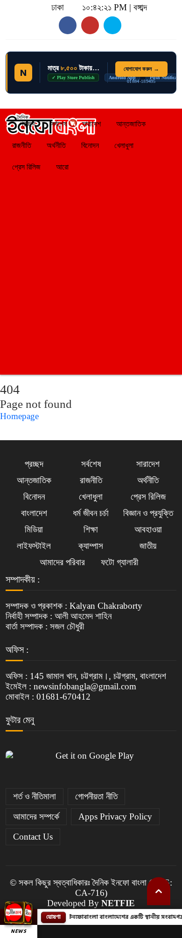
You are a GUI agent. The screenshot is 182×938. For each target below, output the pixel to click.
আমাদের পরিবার (62, 562)
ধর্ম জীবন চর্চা (91, 513)
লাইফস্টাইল (34, 546)
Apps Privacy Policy (115, 816)
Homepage (19, 416)
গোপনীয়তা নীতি (96, 796)
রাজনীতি (21, 145)
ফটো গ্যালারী (119, 562)
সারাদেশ (91, 124)
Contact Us (33, 837)
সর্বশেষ (59, 124)
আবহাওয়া (148, 529)
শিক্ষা (91, 529)
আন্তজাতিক (131, 124)
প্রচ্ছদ (26, 124)
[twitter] (90, 25)
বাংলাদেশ (34, 513)
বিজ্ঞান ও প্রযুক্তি (148, 513)
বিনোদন (90, 145)
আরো (62, 167)
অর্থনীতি (56, 145)
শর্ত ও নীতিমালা (34, 796)
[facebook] (112, 25)
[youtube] (68, 25)
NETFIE (118, 903)
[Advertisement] (91, 274)
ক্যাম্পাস (90, 546)
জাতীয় (148, 546)
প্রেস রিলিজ (26, 167)
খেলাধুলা (123, 145)
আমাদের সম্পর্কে (36, 816)
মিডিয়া (34, 529)
